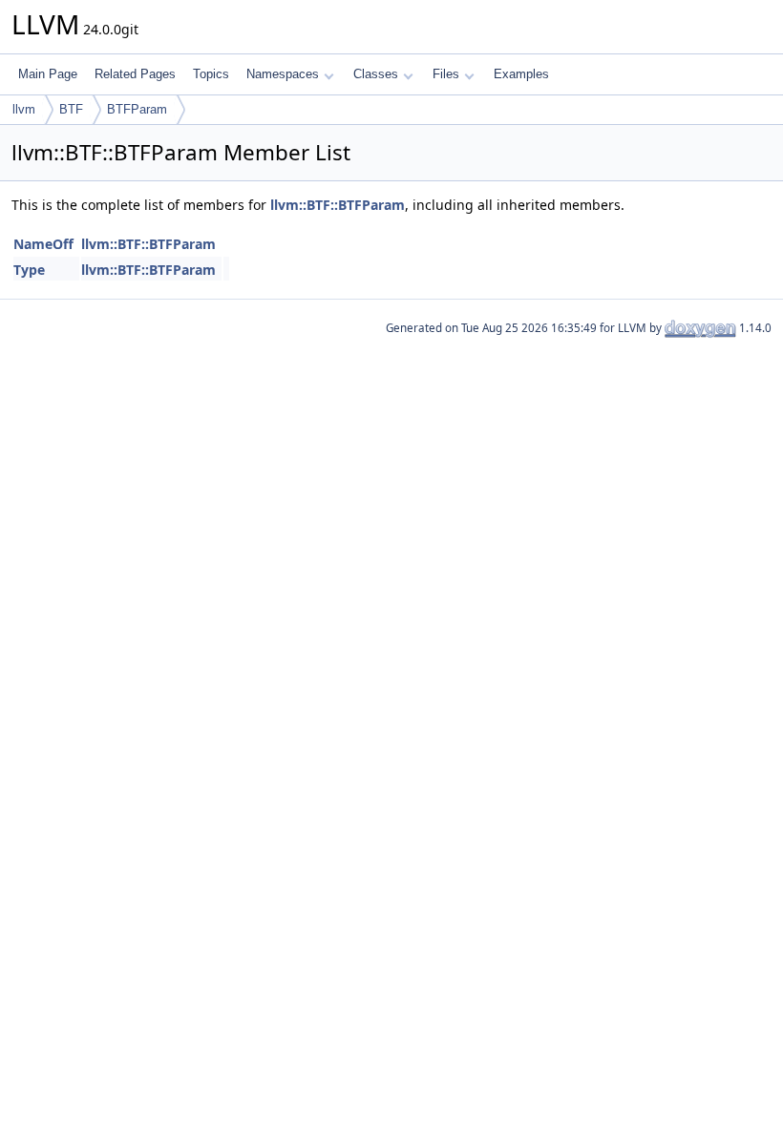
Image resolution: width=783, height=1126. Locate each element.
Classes (375, 74)
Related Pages (135, 74)
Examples (521, 74)
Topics (211, 74)
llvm (23, 109)
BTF (71, 109)
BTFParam (137, 109)
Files (446, 74)
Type (29, 270)
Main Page (47, 74)
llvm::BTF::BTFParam (337, 205)
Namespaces (282, 74)
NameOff (43, 244)
